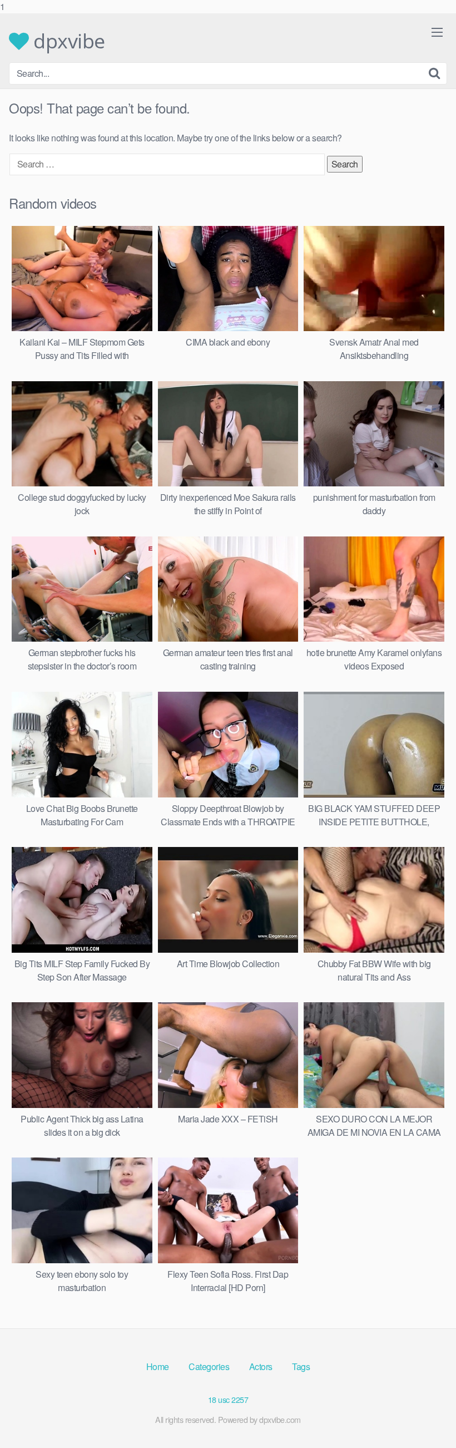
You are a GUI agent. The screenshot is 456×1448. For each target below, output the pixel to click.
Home (157, 1366)
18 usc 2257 (228, 1399)
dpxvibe (67, 41)
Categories (209, 1366)
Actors (260, 1366)
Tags (301, 1366)
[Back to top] (425, 1417)
